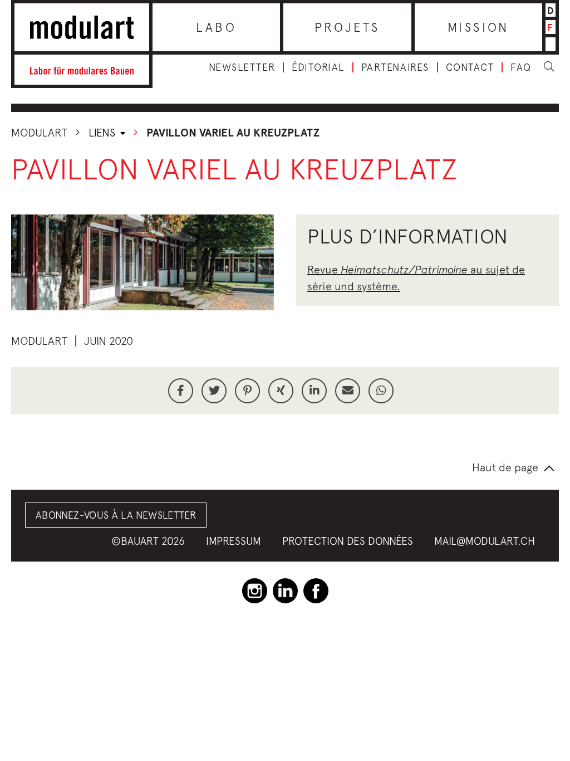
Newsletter (242, 67)
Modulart (39, 132)
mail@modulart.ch (484, 541)
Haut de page (505, 467)
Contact (470, 67)
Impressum (233, 541)
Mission (478, 27)
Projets (347, 27)
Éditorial (318, 67)
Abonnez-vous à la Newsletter (116, 515)
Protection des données (347, 541)
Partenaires (395, 67)
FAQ (521, 67)
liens (103, 132)
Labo (216, 27)
